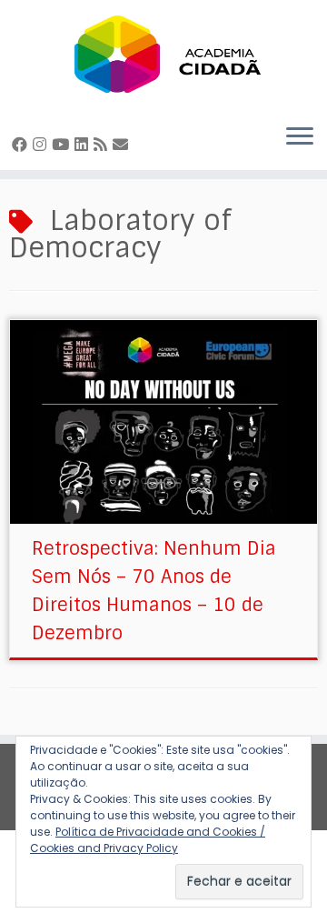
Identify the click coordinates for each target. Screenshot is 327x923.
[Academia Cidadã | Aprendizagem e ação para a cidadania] (163, 54)
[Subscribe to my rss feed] (103, 145)
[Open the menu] (299, 137)
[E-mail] (123, 145)
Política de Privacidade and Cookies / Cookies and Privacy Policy (147, 840)
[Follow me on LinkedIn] (84, 145)
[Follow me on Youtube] (63, 145)
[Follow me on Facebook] (22, 145)
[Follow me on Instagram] (42, 145)
